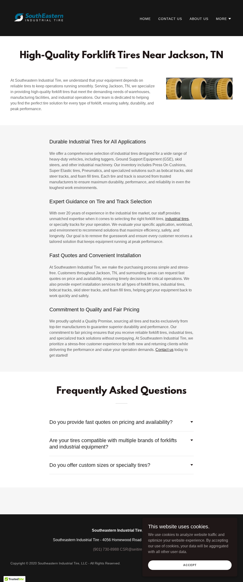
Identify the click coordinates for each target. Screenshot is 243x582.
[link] (38, 18)
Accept (189, 565)
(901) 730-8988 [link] (106, 549)
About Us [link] (199, 19)
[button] (224, 19)
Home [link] (145, 19)
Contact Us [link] (170, 19)
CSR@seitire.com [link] (135, 549)
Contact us (164, 350)
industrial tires (177, 219)
